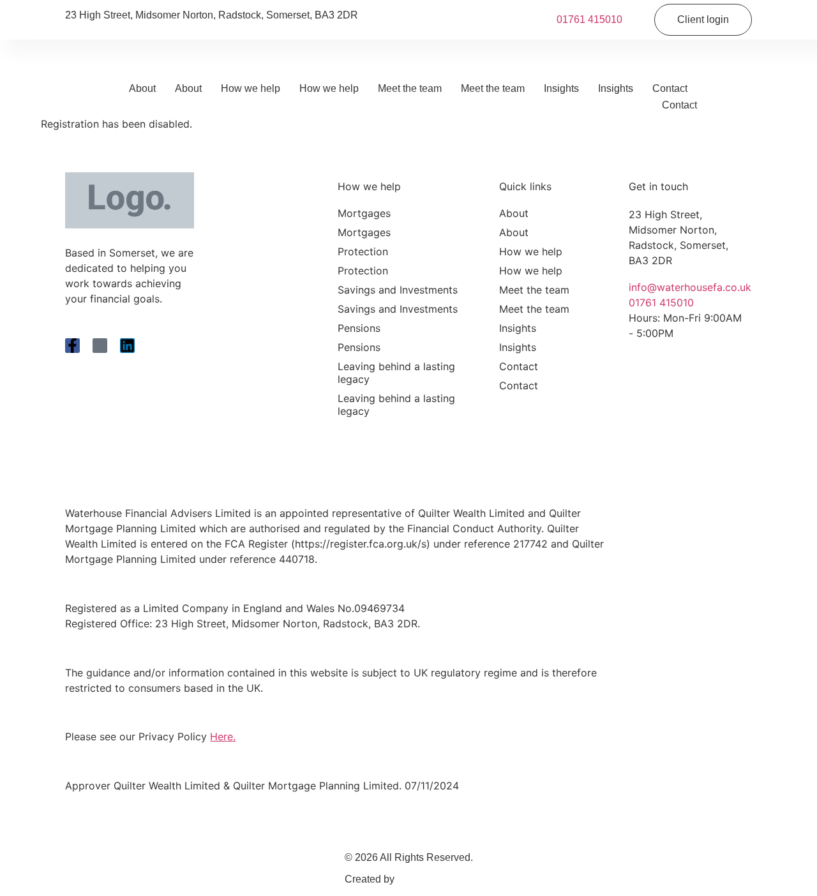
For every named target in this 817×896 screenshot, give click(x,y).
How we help (250, 88)
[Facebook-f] (72, 345)
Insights (561, 88)
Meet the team (410, 88)
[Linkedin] (127, 345)
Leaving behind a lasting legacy (396, 372)
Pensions (359, 328)
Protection (363, 251)
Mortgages (364, 213)
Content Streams (435, 879)
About (142, 88)
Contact (669, 88)
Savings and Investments (398, 289)
